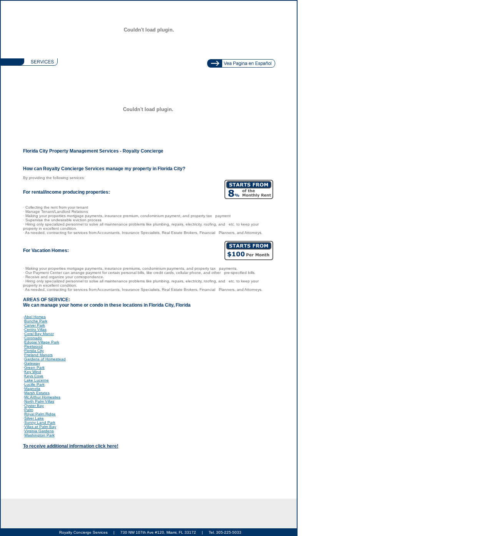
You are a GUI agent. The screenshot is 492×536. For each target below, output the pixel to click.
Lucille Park (34, 384)
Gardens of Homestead (45, 359)
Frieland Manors (38, 355)
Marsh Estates (37, 393)
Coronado (33, 338)
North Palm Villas (39, 401)
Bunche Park (35, 321)
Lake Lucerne (36, 380)
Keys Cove (33, 376)
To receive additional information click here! (70, 446)
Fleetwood (33, 346)
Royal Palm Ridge (40, 414)
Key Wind (32, 372)
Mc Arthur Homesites (42, 397)
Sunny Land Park (39, 422)
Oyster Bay (34, 405)
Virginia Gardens (39, 431)
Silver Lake (34, 418)
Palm (28, 410)
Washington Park (39, 435)
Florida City (34, 350)
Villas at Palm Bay (40, 427)
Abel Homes (35, 317)
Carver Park (34, 325)
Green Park (34, 367)
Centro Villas (35, 329)
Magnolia (32, 389)
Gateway (32, 363)
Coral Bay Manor (39, 334)
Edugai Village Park (41, 342)
